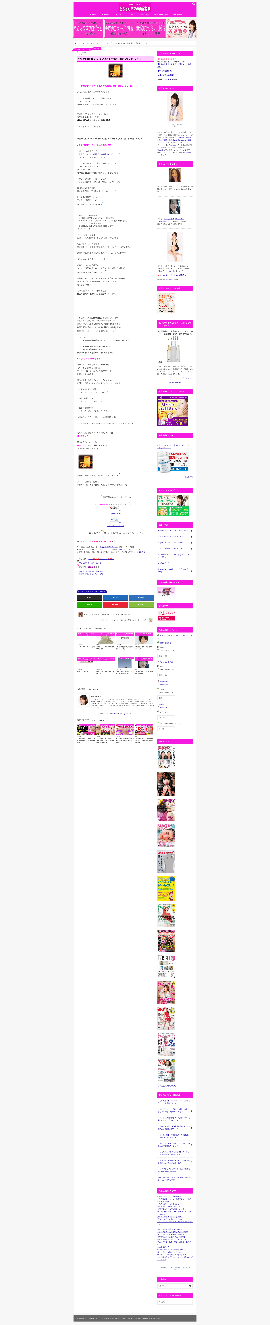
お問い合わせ (177, 14)
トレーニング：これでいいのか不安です (172, 1232)
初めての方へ (106, 14)
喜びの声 (118, 14)
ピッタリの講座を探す (160, 14)
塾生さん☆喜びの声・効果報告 (92, 571)
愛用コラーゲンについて (127, 549)
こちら (132, 705)
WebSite (102, 714)
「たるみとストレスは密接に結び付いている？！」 (97, 154)
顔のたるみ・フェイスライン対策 (173, 530)
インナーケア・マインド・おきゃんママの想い (92, 592)
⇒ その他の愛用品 (185, 477)
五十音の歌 (163, 681)
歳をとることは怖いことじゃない (170, 1252)
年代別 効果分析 (163, 1201)
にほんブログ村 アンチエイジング (115, 526)
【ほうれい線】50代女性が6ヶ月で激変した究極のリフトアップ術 (173, 1136)
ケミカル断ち (139, 552)
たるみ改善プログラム (108, 547)
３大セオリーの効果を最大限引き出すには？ (174, 1234)
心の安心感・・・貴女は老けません (170, 1249)
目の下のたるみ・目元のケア (171, 537)
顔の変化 (168, 79)
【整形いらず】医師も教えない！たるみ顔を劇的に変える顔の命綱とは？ (174, 1162)
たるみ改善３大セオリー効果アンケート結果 (174, 1199)
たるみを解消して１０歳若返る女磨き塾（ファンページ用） (175, 1267)
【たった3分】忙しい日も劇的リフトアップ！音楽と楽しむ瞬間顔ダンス (173, 1153)
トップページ (92, 14)
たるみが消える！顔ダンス (110, 701)
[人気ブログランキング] (115, 510)
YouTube (121, 703)
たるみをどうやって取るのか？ (169, 1204)
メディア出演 (144, 14)
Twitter (111, 714)
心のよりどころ (163, 1247)
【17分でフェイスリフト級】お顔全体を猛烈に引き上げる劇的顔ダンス (174, 1170)
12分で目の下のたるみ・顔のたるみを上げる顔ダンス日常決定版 (174, 1179)
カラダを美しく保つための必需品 (171, 275)
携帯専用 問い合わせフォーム (90, 574)
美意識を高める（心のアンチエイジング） (173, 1239)
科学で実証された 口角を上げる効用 (171, 1237)
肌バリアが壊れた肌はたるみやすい (170, 1219)
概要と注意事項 (165, 643)
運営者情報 (80, 1318)
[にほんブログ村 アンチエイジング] (115, 523)
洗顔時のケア (164, 685)
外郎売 (162, 704)
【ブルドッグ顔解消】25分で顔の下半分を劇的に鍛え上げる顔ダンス (174, 1119)
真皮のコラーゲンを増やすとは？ (170, 1217)
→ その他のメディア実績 (166, 1086)
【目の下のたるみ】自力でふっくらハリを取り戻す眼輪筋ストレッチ (174, 1144)
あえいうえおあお (166, 662)
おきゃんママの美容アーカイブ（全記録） (174, 570)
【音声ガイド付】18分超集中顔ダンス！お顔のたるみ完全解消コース (174, 1127)
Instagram (144, 703)
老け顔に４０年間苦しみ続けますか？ (171, 1255)
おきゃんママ (96, 696)
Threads (101, 705)
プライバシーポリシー (94, 1318)
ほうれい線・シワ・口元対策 (170, 543)
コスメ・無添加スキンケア (170, 549)
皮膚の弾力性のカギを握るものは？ (170, 1209)
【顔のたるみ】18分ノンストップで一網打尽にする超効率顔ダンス (174, 1102)
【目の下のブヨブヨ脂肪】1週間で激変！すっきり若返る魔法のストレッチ (173, 1110)
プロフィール (130, 14)
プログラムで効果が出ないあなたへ (170, 1229)
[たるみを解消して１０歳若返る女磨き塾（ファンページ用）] (175, 1270)
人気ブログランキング (115, 513)
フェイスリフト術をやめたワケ (91, 563)
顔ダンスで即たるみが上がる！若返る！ (133, 701)
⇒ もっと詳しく (187, 378)
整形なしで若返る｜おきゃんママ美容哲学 (135, 1318)
